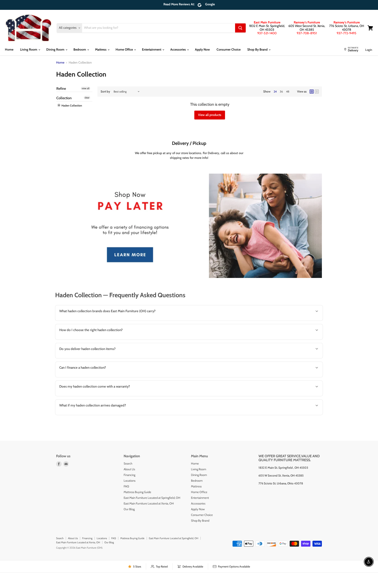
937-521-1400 (267, 33)
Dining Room (55, 49)
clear (87, 97)
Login (368, 50)
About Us (129, 469)
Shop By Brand (257, 49)
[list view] (317, 91)
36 (281, 91)
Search (128, 463)
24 (275, 91)
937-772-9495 (346, 33)
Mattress (101, 49)
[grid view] (312, 91)
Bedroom (80, 49)
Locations (129, 480)
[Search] (240, 27)
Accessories (178, 49)
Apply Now (202, 49)
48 (287, 91)
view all (85, 88)
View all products (209, 115)
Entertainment (152, 49)
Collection (64, 98)
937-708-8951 (307, 33)
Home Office (125, 49)
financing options (88, 377)
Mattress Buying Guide (137, 492)
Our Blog (129, 509)
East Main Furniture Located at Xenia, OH (149, 503)
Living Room (29, 49)
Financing (129, 475)
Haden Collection (71, 105)
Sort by (105, 91)
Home (9, 49)
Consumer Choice (229, 49)
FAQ (126, 486)
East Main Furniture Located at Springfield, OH (152, 498)
